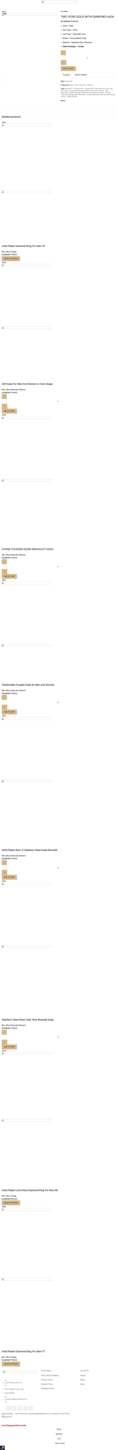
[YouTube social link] (25, 1408)
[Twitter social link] (14, 1408)
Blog (82, 1384)
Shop (82, 1380)
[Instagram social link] (19, 1408)
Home (63, 11)
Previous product (110, 11)
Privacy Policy (47, 1380)
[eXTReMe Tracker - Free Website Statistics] (2, 1448)
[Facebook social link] (8, 1408)
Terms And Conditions (50, 1375)
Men (66, 11)
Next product (115, 11)
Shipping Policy (47, 1388)
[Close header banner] (3, 1421)
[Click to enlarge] (5, 79)
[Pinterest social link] (30, 1408)
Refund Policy (47, 1384)
